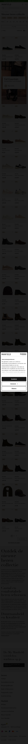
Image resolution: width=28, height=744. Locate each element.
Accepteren (14, 379)
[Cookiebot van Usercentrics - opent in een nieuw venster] (20, 354)
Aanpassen (13, 383)
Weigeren (14, 388)
